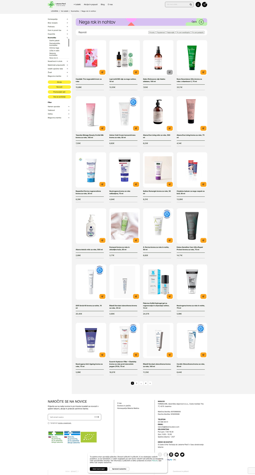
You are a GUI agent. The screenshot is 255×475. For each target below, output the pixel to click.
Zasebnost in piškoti (181, 471)
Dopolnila (51, 34)
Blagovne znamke (54, 76)
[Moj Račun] (198, 4)
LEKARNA (54, 11)
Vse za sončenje (59, 97)
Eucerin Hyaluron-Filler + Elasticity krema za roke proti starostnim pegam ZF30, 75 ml (122, 364)
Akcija (59, 82)
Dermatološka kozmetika (54, 44)
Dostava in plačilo (124, 406)
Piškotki (155, 461)
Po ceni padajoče (198, 32)
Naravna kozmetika (53, 54)
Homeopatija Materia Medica (128, 408)
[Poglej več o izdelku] (91, 57)
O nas (110, 4)
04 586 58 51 (163, 422)
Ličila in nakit (54, 51)
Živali (50, 72)
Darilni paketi (54, 41)
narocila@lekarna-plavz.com (168, 427)
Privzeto (152, 32)
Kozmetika (75, 11)
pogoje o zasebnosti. (64, 423)
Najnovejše (170, 32)
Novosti (59, 87)
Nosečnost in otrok (55, 61)
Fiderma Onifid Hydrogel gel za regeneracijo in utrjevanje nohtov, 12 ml (156, 305)
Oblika (50, 114)
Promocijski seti (59, 92)
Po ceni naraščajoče (183, 32)
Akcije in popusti (91, 4)
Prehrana (51, 27)
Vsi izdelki (64, 11)
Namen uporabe (54, 107)
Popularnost (161, 32)
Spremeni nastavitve (119, 469)
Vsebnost (51, 110)
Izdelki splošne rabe (55, 69)
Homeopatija (52, 19)
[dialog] (127, 463)
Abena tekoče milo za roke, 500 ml (89, 250)
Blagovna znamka (54, 118)
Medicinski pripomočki (56, 65)
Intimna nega (54, 48)
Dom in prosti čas (54, 30)
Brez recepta (52, 23)
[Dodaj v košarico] (102, 72)
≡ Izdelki (77, 4)
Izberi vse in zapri (99, 469)
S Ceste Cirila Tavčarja (166, 445)
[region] (58, 48)
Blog (103, 4)
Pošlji (96, 417)
